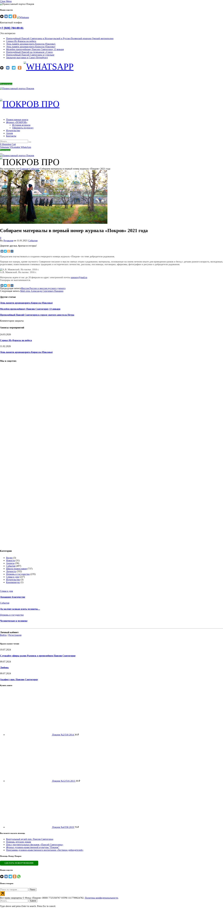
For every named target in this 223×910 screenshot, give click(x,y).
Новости (10, 560)
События (32, 240)
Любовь (4, 667)
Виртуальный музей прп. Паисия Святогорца (29, 839)
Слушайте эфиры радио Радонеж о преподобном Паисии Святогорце (38, 655)
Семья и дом (12, 577)
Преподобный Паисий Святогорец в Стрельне (30, 55)
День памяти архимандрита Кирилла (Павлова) (31, 44)
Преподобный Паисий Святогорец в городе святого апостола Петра (37, 315)
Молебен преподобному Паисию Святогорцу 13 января (35, 49)
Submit (33, 901)
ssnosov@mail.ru (79, 277)
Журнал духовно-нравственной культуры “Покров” (32, 847)
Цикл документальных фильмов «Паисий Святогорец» (34, 844)
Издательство (13, 130)
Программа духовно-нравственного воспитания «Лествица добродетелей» (44, 850)
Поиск (32, 889)
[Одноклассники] (8, 251)
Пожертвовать (6, 84)
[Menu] (1, 153)
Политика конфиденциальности (101, 898)
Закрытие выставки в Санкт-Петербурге (27, 57)
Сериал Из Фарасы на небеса (21, 41)
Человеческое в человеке (13, 621)
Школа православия (16, 568)
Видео (9, 557)
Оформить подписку (23, 127)
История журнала (21, 125)
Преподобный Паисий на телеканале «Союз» (29, 52)
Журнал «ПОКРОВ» (16, 122)
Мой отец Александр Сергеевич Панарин (41, 291)
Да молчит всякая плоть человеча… (20, 609)
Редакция (8, 240)
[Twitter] (5, 251)
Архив (9, 133)
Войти (3, 635)
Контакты (11, 136)
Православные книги (17, 119)
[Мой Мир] (12, 251)
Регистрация (14, 635)
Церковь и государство (18, 574)
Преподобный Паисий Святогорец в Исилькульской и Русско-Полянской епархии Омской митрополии (59, 38)
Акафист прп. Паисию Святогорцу (19, 679)
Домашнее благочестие (12, 597)
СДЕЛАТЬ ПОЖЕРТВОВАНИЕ (19, 863)
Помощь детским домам (18, 842)
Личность (11, 571)
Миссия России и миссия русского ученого (43, 288)
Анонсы (10, 563)
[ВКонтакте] (2, 251)
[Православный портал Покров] (17, 88)
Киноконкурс (13, 582)
